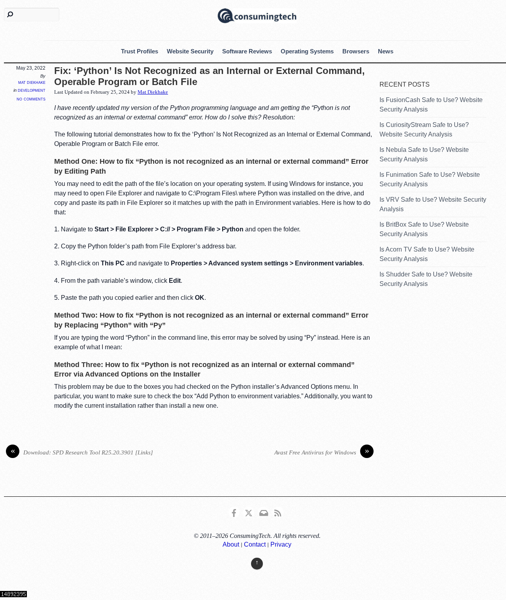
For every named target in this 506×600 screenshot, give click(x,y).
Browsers (355, 51)
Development (31, 90)
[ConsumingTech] (256, 15)
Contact (255, 544)
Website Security (190, 51)
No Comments (31, 99)
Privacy (280, 544)
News (385, 51)
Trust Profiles (139, 51)
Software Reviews (247, 51)
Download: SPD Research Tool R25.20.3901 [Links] (82, 452)
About (231, 544)
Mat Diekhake (31, 82)
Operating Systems (307, 51)
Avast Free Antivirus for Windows (321, 452)
